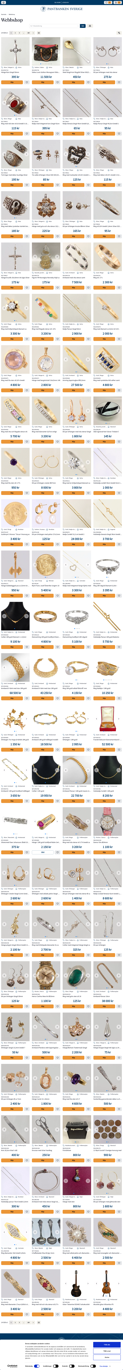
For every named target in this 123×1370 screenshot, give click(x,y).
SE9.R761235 (4, 1200)
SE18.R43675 (4, 378)
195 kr (15, 179)
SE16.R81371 (4, 584)
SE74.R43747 (97, 738)
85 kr (46, 179)
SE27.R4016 (35, 122)
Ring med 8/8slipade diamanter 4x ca (45, 945)
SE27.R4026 (96, 224)
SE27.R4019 (4, 173)
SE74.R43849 (35, 840)
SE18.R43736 (35, 70)
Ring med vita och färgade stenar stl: (14, 431)
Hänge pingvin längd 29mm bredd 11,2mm (16, 945)
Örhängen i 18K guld (70, 740)
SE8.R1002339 (36, 943)
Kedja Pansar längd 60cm (72, 329)
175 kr (15, 282)
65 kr (77, 128)
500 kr (46, 1052)
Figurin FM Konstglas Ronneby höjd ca (45, 277)
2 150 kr (46, 847)
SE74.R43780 (35, 789)
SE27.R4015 (4, 122)
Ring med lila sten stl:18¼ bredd (13, 380)
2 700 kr (46, 949)
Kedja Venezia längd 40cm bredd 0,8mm (77, 123)
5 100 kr (77, 641)
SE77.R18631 (35, 1251)
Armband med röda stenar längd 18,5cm (46, 1202)
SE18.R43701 (97, 276)
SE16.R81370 (97, 1148)
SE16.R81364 (97, 1251)
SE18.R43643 (35, 430)
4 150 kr (77, 693)
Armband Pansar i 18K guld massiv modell (78, 791)
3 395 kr (108, 590)
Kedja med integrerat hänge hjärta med (77, 585)
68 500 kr (15, 693)
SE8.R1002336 (5, 943)
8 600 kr (108, 898)
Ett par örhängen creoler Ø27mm (44, 483)
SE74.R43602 (97, 686)
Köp (12, 82)
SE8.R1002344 (66, 943)
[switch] (56, 1366)
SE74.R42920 (4, 635)
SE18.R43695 (4, 327)
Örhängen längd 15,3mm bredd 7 (13, 1048)
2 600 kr (15, 898)
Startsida (3, 14)
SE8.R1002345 (97, 943)
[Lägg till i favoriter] (27, 82)
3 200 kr (46, 333)
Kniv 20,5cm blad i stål (9, 1150)
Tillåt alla (107, 1344)
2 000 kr (108, 333)
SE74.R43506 (4, 686)
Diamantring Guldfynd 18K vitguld (75, 637)
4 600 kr (77, 1103)
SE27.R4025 (66, 224)
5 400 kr (46, 590)
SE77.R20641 (66, 1200)
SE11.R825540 (5, 1251)
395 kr (15, 77)
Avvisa (107, 1357)
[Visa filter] (90, 26)
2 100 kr (15, 949)
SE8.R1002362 (97, 1097)
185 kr (15, 231)
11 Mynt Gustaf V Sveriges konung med (107, 1150)
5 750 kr (108, 641)
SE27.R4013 (66, 70)
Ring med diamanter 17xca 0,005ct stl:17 (15, 1304)
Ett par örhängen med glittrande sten (106, 1202)
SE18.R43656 (4, 430)
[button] (119, 33)
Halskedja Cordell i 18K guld (103, 791)
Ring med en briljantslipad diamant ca (76, 483)
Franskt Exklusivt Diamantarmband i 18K (108, 740)
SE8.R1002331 (97, 892)
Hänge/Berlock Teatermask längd (75, 1048)
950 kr (15, 487)
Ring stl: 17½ (98, 277)
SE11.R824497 (66, 584)
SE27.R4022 (96, 173)
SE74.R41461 (66, 1302)
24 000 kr (77, 539)
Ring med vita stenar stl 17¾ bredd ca (76, 842)
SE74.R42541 (97, 584)
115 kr (15, 128)
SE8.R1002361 (66, 1097)
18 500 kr (46, 744)
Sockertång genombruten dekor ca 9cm (107, 1099)
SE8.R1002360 (5, 1097)
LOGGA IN (65, 2)
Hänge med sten (69, 1202)
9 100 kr (15, 641)
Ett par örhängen (99, 945)
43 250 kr (46, 693)
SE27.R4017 (66, 122)
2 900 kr (77, 333)
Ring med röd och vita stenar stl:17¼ (45, 1304)
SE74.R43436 (97, 635)
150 (28, 33)
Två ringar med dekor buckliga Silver (14, 175)
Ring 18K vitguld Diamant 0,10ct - (105, 585)
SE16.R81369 (35, 1200)
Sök (82, 26)
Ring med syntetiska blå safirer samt (106, 380)
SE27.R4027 (4, 276)
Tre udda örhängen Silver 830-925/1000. (46, 175)
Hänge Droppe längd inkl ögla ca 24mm (107, 1048)
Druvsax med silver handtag (42, 1150)
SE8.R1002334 (5, 892)
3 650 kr (15, 795)
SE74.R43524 (66, 686)
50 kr (15, 1052)
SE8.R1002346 (5, 994)
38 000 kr (107, 1001)
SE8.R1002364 (36, 1148)
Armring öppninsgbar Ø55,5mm (74, 380)
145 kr (108, 436)
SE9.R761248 (35, 532)
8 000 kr (46, 487)
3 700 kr (108, 539)
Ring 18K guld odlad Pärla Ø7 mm (75, 688)
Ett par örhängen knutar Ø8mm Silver (76, 226)
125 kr (77, 179)
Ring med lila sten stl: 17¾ (10, 483)
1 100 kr (108, 847)
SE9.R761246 (97, 481)
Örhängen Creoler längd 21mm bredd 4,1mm (17, 894)
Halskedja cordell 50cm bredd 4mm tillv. (108, 483)
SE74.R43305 (66, 635)
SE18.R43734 (66, 276)
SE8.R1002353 (66, 994)
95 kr (108, 128)
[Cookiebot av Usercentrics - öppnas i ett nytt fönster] (12, 1366)
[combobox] (56, 26)
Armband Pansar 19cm (101, 996)
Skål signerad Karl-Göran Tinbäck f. (106, 431)
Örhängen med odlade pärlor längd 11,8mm (48, 894)
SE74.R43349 (97, 1302)
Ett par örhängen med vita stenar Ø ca (76, 894)
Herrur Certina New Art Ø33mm (43, 996)
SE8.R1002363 (5, 1148)
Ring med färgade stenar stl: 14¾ (44, 329)
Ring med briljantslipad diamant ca (13, 329)
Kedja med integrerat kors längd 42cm (45, 123)
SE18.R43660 (66, 378)
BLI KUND (58, 2)
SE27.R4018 (96, 122)
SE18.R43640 (66, 430)
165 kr (77, 231)
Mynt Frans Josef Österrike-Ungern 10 (45, 585)
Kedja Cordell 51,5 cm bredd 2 (73, 534)
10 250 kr (107, 693)
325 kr (77, 949)
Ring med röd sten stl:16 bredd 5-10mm (15, 123)
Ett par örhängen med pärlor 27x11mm (46, 534)
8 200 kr (108, 795)
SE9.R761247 (4, 532)
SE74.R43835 (4, 840)
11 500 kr (46, 77)
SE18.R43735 (35, 276)
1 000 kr (108, 487)
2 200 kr (77, 1052)
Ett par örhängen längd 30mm (12, 996)
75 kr (108, 1052)
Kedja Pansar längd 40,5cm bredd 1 (106, 123)
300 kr (15, 1206)
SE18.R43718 (4, 70)
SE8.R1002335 (36, 892)
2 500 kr (46, 1257)
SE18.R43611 (66, 481)
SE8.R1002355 (5, 1046)
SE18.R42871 (66, 532)
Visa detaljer (104, 1366)
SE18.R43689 (66, 327)
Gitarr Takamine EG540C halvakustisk (76, 1304)
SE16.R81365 (66, 1251)
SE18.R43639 (4, 481)
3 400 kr (15, 539)
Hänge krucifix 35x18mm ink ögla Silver (15, 277)
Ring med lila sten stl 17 (71, 1099)
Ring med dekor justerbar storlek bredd (15, 226)
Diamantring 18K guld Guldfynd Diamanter (47, 637)
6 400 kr (77, 1257)
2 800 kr (46, 385)
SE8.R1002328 (66, 840)
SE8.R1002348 (36, 994)
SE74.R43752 (4, 789)
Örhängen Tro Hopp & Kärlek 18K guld (15, 740)
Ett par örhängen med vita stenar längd (77, 431)
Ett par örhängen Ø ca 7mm (11, 1099)
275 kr (108, 77)
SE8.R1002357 (66, 1046)
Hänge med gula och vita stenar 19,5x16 (46, 226)
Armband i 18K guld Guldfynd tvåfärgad (15, 791)
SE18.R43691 (35, 327)
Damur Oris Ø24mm (100, 842)
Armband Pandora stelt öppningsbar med (47, 1048)
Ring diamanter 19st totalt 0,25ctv (13, 1253)
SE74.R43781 (66, 789)
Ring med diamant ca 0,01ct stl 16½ (106, 329)
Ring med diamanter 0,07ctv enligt (44, 431)
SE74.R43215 (35, 635)
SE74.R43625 (35, 738)
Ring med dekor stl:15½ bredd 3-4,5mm (107, 175)
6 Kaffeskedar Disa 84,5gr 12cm (43, 1253)
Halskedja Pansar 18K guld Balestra (106, 637)
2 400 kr (15, 1103)
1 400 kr (77, 898)
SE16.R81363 (4, 1302)
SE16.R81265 (97, 430)
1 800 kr (77, 436)
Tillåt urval (107, 1351)
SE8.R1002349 (97, 840)
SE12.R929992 (97, 532)
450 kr (77, 77)
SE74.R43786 (97, 789)
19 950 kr (46, 795)
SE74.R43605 (4, 738)
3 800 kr (77, 487)
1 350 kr (15, 744)
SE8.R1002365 (66, 1148)
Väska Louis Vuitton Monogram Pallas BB (47, 72)
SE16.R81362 (35, 1302)
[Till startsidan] (3, 2)
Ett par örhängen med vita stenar (105, 72)
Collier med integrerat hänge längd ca (76, 945)
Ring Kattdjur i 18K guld (101, 688)
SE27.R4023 (4, 224)
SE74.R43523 (35, 686)
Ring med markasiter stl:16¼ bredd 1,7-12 (78, 175)
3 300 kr (15, 333)
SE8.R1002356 (36, 1046)
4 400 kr (108, 1309)
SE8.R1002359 (66, 892)
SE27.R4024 (35, 224)
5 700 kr (15, 436)
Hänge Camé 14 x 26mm (40, 1099)
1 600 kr (108, 1206)
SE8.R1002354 (97, 994)
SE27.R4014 (96, 70)
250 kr (46, 1155)
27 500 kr (77, 385)
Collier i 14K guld (38, 791)
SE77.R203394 (97, 1200)
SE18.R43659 (97, 378)
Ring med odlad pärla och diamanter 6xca (78, 1253)
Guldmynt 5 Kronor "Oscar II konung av (15, 534)
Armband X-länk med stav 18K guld (14, 688)
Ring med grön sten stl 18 (72, 996)
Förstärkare (67, 1150)
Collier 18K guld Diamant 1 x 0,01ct (13, 637)
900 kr (108, 1155)
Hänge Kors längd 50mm (10, 72)
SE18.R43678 (97, 327)
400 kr (15, 1155)
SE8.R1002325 (36, 1097)
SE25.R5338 (35, 584)
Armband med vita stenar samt (74, 277)
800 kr (77, 1155)
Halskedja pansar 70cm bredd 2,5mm (14, 1202)
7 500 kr (77, 282)
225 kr (46, 231)
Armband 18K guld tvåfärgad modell (45, 740)
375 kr (15, 847)
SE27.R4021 (66, 173)
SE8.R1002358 (97, 1046)
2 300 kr (108, 282)
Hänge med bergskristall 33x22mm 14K (46, 380)
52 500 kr (107, 744)
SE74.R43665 (66, 738)
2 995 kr (77, 744)
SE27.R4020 (35, 173)
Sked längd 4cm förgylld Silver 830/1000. (77, 72)
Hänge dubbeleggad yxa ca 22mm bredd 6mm (17, 585)
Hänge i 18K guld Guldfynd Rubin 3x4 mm (47, 842)
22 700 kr (77, 795)
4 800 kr (15, 385)
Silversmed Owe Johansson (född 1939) (15, 842)
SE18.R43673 (35, 378)
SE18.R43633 (35, 481)
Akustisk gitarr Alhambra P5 (103, 1304)
